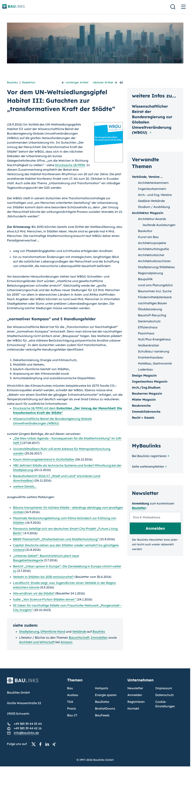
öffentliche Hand (53, 631)
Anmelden (134, 695)
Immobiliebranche (146, 411)
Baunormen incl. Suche (155, 291)
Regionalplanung (150, 273)
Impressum (163, 688)
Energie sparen (106, 695)
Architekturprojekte (152, 243)
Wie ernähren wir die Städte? (33, 593)
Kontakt (133, 708)
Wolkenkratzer (148, 345)
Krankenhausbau (150, 357)
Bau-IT (72, 715)
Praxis (71, 708)
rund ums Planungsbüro (155, 285)
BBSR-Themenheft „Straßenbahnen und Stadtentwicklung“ (56, 539)
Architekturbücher (151, 255)
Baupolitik (145, 279)
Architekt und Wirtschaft (37, 642)
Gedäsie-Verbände (151, 201)
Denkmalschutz (149, 321)
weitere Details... (25, 486)
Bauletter (139, 508)
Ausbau (72, 695)
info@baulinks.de (26, 733)
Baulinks (12, 82)
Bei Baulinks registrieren (149, 456)
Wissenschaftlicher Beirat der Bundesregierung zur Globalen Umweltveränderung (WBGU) (152, 119)
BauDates (102, 702)
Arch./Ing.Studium (146, 387)
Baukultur (145, 231)
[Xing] (55, 744)
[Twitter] (34, 744)
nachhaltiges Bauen (152, 303)
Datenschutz (164, 695)
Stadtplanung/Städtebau (156, 267)
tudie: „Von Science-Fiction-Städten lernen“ (44, 599)
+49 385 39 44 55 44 (28, 724)
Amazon (67, 642)
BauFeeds (102, 715)
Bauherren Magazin (147, 393)
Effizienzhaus (148, 327)
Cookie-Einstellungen (165, 704)
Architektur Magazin (147, 213)
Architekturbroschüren (154, 261)
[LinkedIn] (48, 744)
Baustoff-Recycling (152, 315)
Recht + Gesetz (143, 417)
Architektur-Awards (152, 219)
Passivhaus (146, 333)
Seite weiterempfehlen (148, 466)
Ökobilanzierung (150, 309)
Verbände (79, 631)
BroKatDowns (105, 708)
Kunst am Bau (148, 237)
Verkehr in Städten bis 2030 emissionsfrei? (43, 577)
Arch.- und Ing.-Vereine (155, 195)
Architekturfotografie (153, 249)
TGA (70, 702)
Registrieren (136, 702)
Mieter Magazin (144, 399)
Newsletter (135, 688)
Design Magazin (144, 375)
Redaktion (28, 82)
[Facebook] (41, 744)
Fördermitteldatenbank (155, 297)
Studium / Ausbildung (154, 207)
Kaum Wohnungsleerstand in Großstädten (43, 459)
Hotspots (101, 688)
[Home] (35, 682)
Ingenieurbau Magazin (149, 381)
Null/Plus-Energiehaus (154, 339)
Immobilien (99, 637)
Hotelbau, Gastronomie (155, 363)
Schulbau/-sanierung (153, 351)
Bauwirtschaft (79, 637)
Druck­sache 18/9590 (70, 165)
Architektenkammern (153, 183)
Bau (70, 688)
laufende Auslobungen (159, 225)
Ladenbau (145, 369)
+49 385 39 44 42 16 (27, 728)
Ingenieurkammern (152, 189)
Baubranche (141, 405)
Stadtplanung (29, 631)
